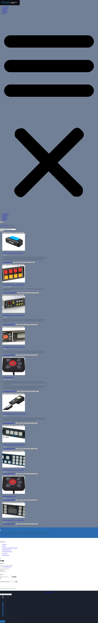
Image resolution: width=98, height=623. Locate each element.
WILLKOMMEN (5, 7)
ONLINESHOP (5, 8)
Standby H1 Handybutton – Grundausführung (13, 253)
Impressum (4, 12)
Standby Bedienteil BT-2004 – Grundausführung (13, 444)
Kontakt (4, 13)
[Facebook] (0, 561)
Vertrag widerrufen (49, 592)
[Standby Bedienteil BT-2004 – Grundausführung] (13, 442)
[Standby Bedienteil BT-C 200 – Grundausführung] (13, 344)
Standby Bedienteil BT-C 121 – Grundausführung (13, 315)
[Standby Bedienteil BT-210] (13, 374)
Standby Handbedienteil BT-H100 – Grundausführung (15, 413)
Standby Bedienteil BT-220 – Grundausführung (13, 284)
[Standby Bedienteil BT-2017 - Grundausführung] (13, 467)
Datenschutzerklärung (7, 551)
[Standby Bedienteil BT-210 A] (13, 493)
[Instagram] (1, 561)
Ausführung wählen (8, 292)
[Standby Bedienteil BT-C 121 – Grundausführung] (13, 312)
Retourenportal (5, 555)
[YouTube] (3, 561)
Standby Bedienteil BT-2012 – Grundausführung (13, 520)
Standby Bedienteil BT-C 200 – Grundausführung (14, 347)
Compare (13, 232)
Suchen (14, 576)
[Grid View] (1, 231)
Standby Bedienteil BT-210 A (9, 496)
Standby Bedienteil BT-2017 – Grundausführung (13, 469)
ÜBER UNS (4, 9)
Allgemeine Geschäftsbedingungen (10, 547)
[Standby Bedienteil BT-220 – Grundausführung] (13, 282)
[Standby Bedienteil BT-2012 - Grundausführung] (13, 517)
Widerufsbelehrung (6, 549)
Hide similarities (7, 596)
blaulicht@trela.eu (7, 566)
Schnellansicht (20, 232)
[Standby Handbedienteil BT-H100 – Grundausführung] (13, 411)
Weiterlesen (6, 262)
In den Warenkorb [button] (7, 324)
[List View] (3, 231)
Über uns (4, 544)
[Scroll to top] (1, 621)
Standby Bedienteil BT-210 (9, 377)
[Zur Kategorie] (16, 581)
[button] (49, 113)
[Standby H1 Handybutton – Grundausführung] (13, 250)
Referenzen (4, 10)
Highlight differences (8, 597)
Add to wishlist (6, 232)
